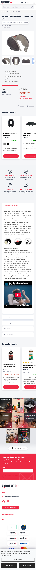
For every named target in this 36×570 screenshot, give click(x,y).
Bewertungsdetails (23, 22)
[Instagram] (7, 501)
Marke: (6, 27)
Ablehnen (9, 565)
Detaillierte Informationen (10, 85)
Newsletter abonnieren (11, 476)
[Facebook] (3, 501)
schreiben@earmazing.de (12, 496)
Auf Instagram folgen (20, 448)
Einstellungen (18, 560)
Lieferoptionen (25, 98)
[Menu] (34, 2)
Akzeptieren (27, 565)
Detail (10, 156)
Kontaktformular (10, 507)
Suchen (32, 7)
